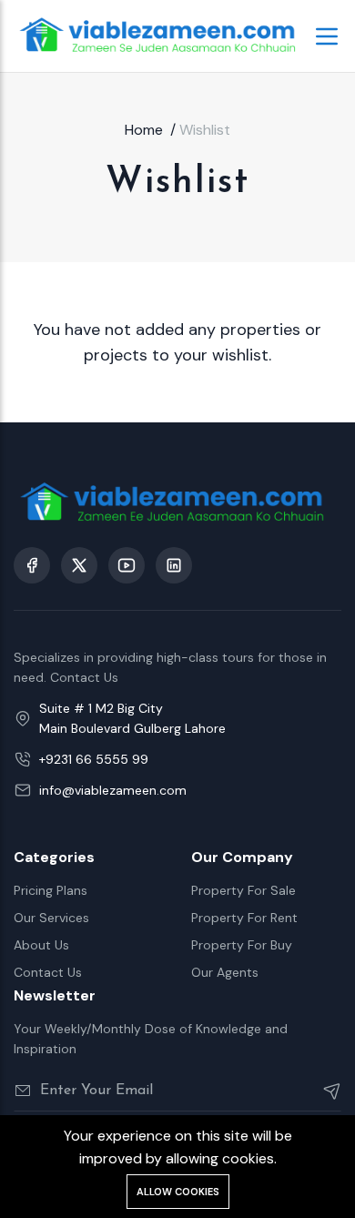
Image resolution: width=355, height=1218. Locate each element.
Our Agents (225, 972)
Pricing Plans (50, 890)
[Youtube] (126, 565)
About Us (41, 945)
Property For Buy (241, 945)
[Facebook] (32, 565)
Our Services (51, 917)
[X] (79, 565)
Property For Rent (244, 917)
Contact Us (48, 972)
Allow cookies (178, 1191)
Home (144, 129)
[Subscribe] (324, 1090)
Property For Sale (243, 890)
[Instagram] (174, 565)
